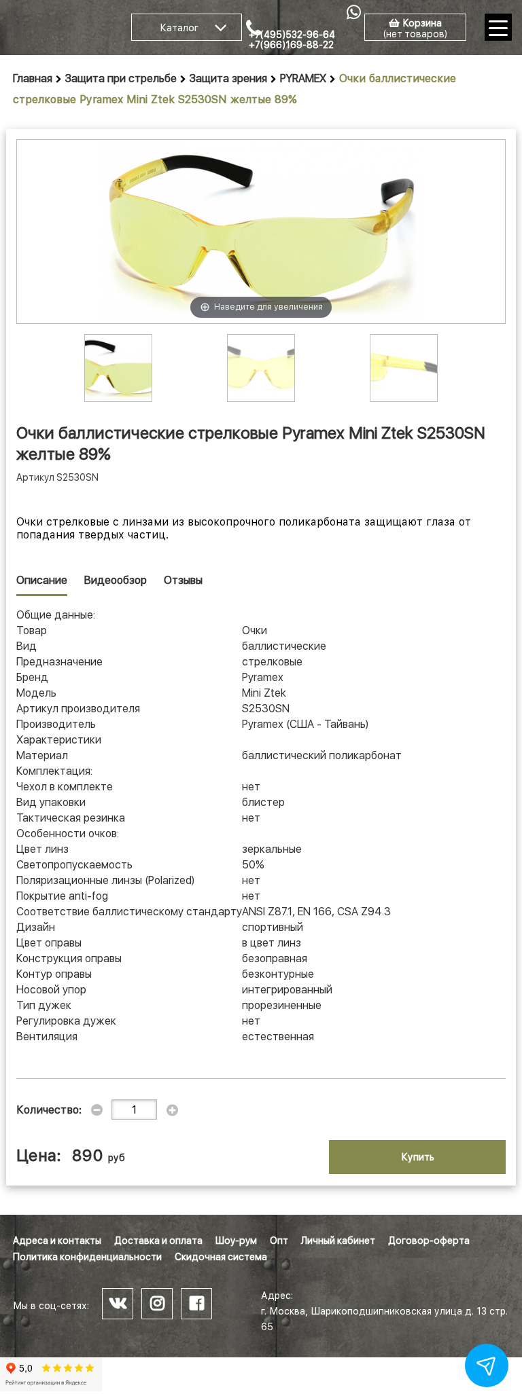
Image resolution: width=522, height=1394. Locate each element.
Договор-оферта (429, 1240)
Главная (32, 78)
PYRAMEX (303, 78)
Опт (279, 1240)
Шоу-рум (236, 1240)
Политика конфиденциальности (87, 1256)
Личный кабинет (338, 1240)
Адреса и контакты (57, 1240)
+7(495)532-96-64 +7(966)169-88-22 (292, 39)
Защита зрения (228, 78)
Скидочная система (221, 1256)
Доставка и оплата (158, 1240)
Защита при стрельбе (121, 78)
